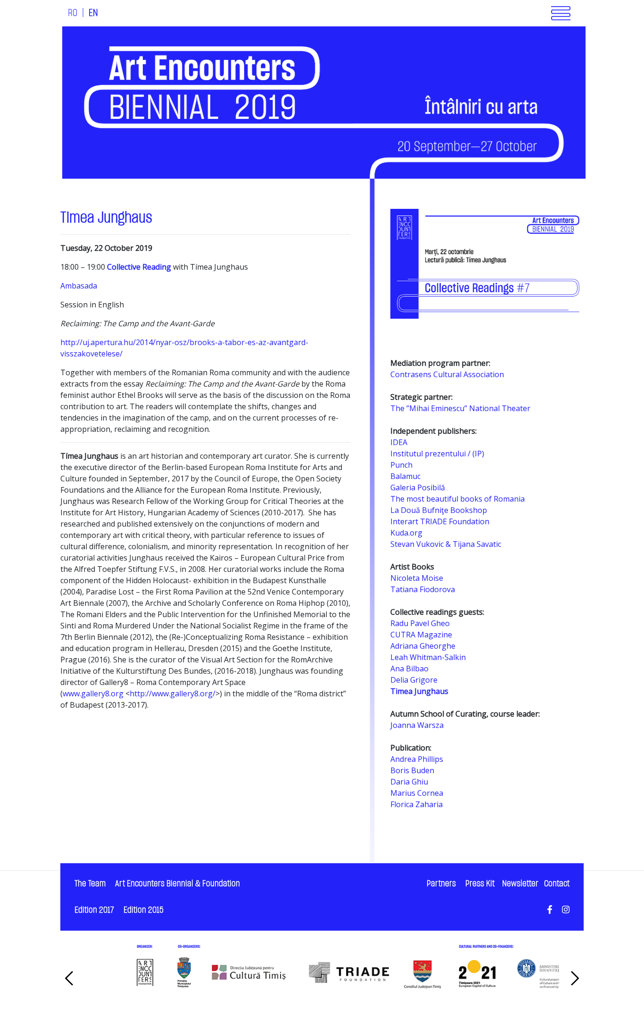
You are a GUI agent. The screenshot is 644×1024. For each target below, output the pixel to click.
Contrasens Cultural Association (447, 374)
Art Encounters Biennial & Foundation (177, 883)
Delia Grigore (414, 680)
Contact (557, 883)
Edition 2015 (144, 910)
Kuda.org (406, 533)
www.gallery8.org (93, 693)
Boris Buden (412, 770)
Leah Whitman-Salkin (428, 657)
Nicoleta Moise (416, 578)
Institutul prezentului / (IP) (437, 453)
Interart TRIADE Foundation (439, 521)
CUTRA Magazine (421, 634)
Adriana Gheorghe (422, 646)
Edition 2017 (94, 910)
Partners (441, 883)
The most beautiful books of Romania (457, 499)
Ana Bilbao (409, 668)
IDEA (398, 442)
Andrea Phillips (416, 759)
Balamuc (405, 476)
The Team (90, 883)
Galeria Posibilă (417, 487)
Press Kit (480, 883)
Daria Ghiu (409, 781)
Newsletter (520, 883)
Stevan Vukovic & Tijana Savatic (445, 544)
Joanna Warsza (417, 725)
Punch (401, 465)
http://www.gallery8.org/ (172, 693)
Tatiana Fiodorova (422, 589)
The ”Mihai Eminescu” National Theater (460, 408)
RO (72, 13)
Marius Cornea (416, 793)
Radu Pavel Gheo (420, 623)
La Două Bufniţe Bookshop (438, 510)
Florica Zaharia (416, 804)
